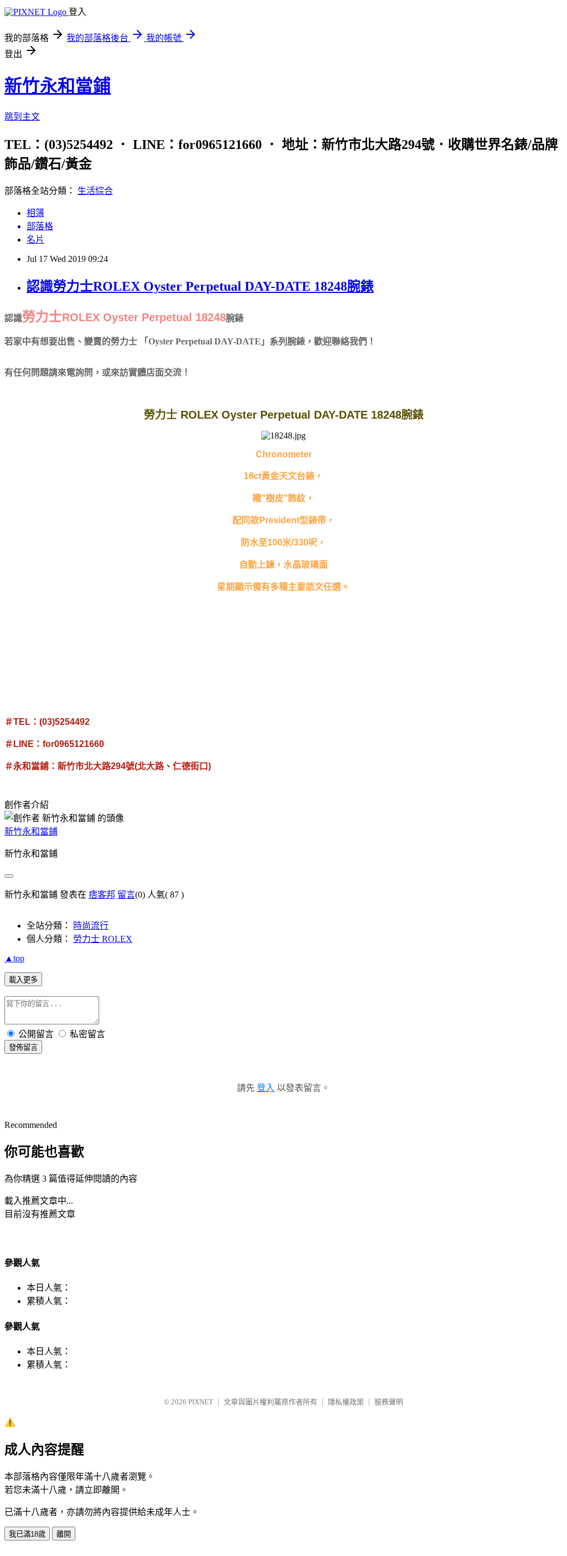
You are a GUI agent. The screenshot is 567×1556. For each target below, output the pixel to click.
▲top (14, 958)
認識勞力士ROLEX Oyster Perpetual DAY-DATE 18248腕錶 (200, 286)
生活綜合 (95, 190)
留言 (126, 894)
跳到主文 (22, 116)
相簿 (35, 213)
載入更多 (23, 980)
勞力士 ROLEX (102, 939)
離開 (63, 1534)
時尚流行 (91, 925)
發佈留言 (23, 1047)
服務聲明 (388, 1402)
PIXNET (200, 1402)
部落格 (40, 226)
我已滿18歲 (27, 1534)
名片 (35, 239)
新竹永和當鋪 (57, 86)
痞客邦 (102, 894)
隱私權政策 (346, 1402)
